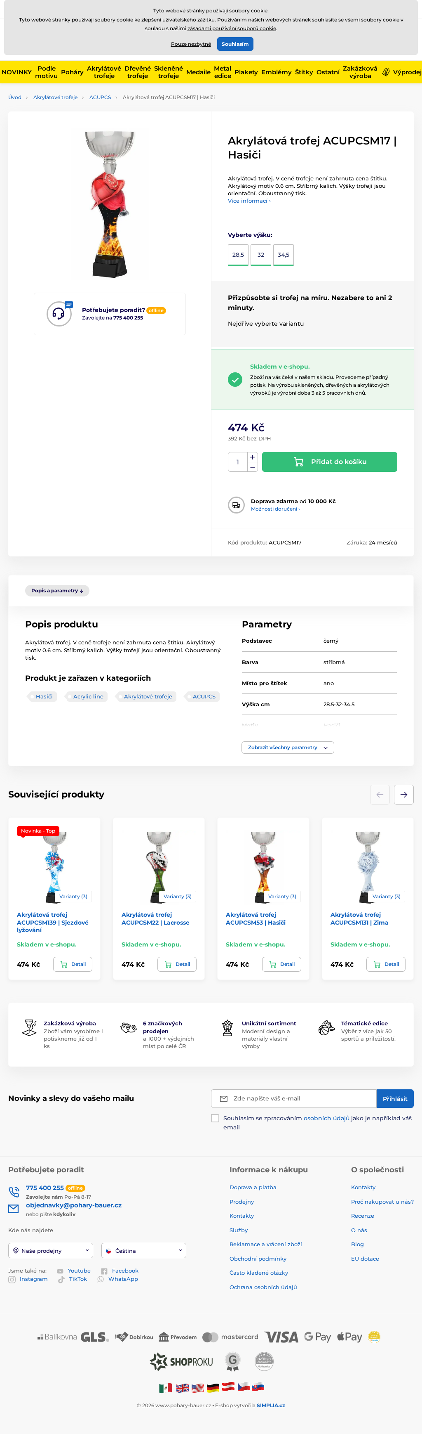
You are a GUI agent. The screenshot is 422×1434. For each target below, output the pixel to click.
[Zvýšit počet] (253, 457)
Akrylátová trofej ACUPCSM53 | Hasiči (256, 918)
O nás (359, 1230)
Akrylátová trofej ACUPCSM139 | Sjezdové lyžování (53, 922)
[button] (288, 747)
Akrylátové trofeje (55, 97)
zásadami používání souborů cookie (232, 28)
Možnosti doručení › (275, 509)
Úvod (14, 97)
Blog (357, 1244)
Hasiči (44, 696)
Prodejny (242, 1201)
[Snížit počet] (253, 467)
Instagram (34, 1278)
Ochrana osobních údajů (263, 1287)
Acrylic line (88, 696)
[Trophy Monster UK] (182, 1387)
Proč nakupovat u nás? (382, 1201)
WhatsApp (123, 1278)
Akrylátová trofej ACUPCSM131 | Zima (360, 918)
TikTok (78, 1278)
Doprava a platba (253, 1187)
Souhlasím (235, 44)
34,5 (283, 254)
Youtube (79, 1270)
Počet (238, 462)
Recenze (362, 1215)
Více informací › (249, 200)
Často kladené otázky (259, 1272)
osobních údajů (326, 1118)
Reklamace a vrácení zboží (267, 1244)
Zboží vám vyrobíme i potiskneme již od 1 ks (73, 1038)
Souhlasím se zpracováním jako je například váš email (317, 1123)
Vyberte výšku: (250, 235)
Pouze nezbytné (191, 44)
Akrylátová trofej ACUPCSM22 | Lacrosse (156, 918)
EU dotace (365, 1258)
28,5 (238, 254)
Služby (239, 1230)
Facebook (125, 1270)
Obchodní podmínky (258, 1258)
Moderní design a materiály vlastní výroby (266, 1038)
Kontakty (242, 1215)
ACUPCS (100, 97)
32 (261, 254)
